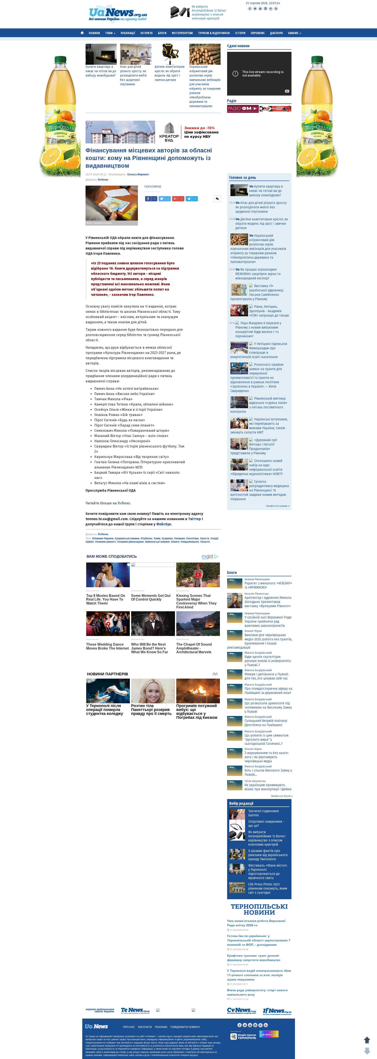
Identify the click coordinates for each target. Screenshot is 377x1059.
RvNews (103, 179)
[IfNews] (277, 1011)
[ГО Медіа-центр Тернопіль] (243, 1035)
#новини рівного (105, 541)
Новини (94, 33)
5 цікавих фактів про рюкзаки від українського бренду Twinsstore (268, 855)
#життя (204, 538)
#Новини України (102, 538)
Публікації (128, 33)
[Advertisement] (153, 781)
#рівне (90, 541)
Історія (240, 33)
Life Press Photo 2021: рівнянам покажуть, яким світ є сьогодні (267, 888)
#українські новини (127, 538)
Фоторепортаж (182, 33)
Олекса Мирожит (138, 174)
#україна (167, 538)
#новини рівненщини (130, 541)
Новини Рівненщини (257, 579)
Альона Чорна (253, 630)
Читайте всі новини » (277, 506)
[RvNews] (158, 1010)
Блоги (162, 33)
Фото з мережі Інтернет (99, 223)
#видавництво (190, 541)
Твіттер (194, 519)
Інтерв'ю (147, 33)
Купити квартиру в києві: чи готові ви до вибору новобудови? (101, 71)
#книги (175, 541)
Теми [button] (109, 33)
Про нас (129, 1027)
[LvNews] (193, 1010)
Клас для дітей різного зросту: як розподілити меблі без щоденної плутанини (133, 75)
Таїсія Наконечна (255, 781)
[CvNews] (241, 1011)
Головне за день (242, 177)
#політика (192, 538)
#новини (179, 538)
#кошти (205, 541)
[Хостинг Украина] (269, 1034)
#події (214, 538)
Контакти (145, 1027)
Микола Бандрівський (258, 652)
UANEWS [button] (293, 33)
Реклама (161, 1027)
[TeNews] (135, 1011)
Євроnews (258, 33)
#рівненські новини (157, 541)
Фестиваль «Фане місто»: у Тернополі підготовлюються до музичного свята (267, 872)
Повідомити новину (185, 1027)
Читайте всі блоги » (282, 796)
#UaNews (147, 538)
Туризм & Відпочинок (214, 33)
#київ (157, 538)
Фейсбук (163, 524)
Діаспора (276, 33)
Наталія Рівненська (257, 593)
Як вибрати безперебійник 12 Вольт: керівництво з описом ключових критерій (209, 12)
